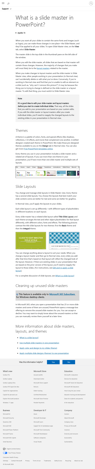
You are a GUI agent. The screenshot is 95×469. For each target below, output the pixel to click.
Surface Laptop (7, 379)
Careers (66, 414)
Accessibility (68, 438)
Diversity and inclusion (71, 434)
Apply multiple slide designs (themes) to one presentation (44, 353)
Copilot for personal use (10, 395)
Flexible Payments (39, 402)
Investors (67, 430)
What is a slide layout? (64, 275)
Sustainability (68, 442)
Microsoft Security (8, 418)
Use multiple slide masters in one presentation (39, 342)
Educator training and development (74, 395)
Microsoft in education (71, 375)
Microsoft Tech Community (42, 430)
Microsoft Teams (8, 434)
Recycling (68, 461)
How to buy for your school (72, 391)
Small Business (7, 442)
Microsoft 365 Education (71, 387)
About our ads (78, 461)
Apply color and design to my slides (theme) (38, 348)
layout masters (43, 68)
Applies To (21, 33)
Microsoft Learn (38, 422)
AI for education (69, 402)
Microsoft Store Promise (41, 399)
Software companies (40, 438)
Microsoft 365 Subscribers (62, 294)
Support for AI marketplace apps (43, 426)
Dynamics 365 (7, 422)
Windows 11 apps (8, 402)
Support (5, 8)
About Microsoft (69, 418)
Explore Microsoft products (11, 399)
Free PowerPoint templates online (38, 148)
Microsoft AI (6, 414)
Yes (53, 362)
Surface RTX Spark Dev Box (11, 387)
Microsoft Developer (40, 418)
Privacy (27, 461)
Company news (68, 422)
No (69, 362)
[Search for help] (9, 3)
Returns (36, 387)
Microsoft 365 (7, 426)
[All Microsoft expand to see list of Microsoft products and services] (3, 3)
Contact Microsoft (16, 461)
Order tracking (38, 391)
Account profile (38, 375)
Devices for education (70, 379)
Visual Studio (38, 442)
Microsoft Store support (41, 383)
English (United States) (13, 449)
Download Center (39, 379)
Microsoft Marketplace (40, 434)
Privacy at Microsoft (70, 426)
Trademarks (47, 461)
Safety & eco (58, 461)
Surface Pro (6, 375)
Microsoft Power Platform (10, 430)
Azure (35, 414)
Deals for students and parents (73, 399)
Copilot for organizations (10, 391)
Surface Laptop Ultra (9, 383)
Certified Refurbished (40, 395)
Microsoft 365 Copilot (9, 438)
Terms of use (37, 461)
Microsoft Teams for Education (73, 383)
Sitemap (5, 461)
